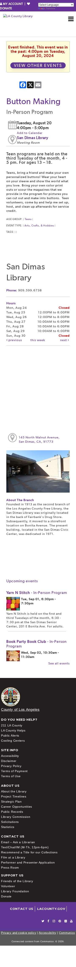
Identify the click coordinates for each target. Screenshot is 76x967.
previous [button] (15, 340)
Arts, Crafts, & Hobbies (39, 225)
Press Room (10, 867)
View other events (38, 65)
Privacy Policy (11, 766)
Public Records (12, 811)
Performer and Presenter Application (28, 862)
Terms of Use (10, 776)
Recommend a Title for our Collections (29, 852)
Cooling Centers (13, 740)
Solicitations (10, 822)
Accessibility (10, 756)
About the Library (14, 791)
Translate (50, 8)
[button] (71, 19)
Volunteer (8, 886)
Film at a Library (13, 857)
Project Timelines (13, 796)
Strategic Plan (11, 801)
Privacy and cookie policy (18, 932)
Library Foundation (15, 891)
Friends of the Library (17, 881)
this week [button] (37, 340)
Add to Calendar (29, 133)
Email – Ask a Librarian (18, 842)
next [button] (64, 340)
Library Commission (15, 816)
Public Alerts (10, 735)
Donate (6, 896)
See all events (59, 663)
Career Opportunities (16, 806)
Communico (67, 932)
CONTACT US (21, 909)
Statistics (7, 827)
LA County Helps (13, 730)
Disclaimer (8, 761)
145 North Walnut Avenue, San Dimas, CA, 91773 (39, 439)
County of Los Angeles (20, 710)
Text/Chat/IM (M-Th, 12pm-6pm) (25, 847)
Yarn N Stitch (36, 592)
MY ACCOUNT (13, 4)
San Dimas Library (32, 137)
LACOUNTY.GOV (51, 909)
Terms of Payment (14, 771)
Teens (28, 219)
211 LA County (11, 725)
